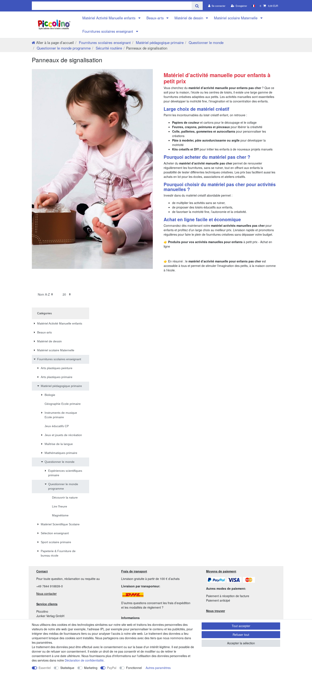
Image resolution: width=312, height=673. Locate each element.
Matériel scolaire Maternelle (236, 17)
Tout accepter (241, 626)
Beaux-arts (155, 17)
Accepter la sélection (241, 643)
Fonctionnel (134, 668)
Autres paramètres (158, 668)
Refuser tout (241, 634)
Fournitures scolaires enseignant (108, 31)
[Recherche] (197, 5)
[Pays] (253, 5)
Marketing (90, 668)
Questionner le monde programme (63, 48)
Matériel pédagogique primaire (159, 42)
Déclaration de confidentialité (84, 660)
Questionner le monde (205, 42)
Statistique (67, 668)
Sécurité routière (108, 48)
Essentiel (45, 668)
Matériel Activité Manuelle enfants (109, 17)
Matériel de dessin (189, 17)
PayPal (111, 668)
